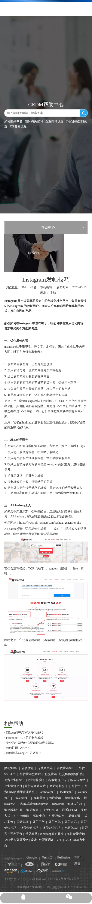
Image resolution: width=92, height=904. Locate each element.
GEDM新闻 (21, 816)
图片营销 (55, 798)
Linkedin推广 (21, 798)
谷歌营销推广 (66, 768)
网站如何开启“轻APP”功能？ (25, 732)
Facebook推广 (47, 792)
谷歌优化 (28, 768)
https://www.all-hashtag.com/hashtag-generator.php (50, 522)
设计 (34, 839)
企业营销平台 (13, 786)
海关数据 (32, 810)
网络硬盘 (58, 804)
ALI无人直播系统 (16, 839)
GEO (67, 839)
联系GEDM (69, 810)
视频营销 (40, 798)
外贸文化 (55, 822)
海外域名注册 (13, 810)
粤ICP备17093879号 (30, 887)
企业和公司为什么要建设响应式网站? (30, 743)
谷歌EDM (11, 768)
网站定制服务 (59, 786)
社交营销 (51, 774)
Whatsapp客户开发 (52, 833)
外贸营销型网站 (30, 774)
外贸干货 (39, 822)
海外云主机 (74, 804)
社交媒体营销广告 (71, 774)
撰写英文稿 (72, 798)
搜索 (84, 113)
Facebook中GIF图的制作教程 (24, 737)
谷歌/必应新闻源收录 (34, 804)
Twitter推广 (66, 792)
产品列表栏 (71, 828)
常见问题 (31, 833)
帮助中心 (39, 816)
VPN (59, 839)
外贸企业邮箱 (13, 780)
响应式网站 (77, 780)
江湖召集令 (56, 816)
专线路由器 (45, 768)
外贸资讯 (71, 822)
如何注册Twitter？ (18, 747)
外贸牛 (76, 786)
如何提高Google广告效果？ (24, 753)
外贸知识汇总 (51, 828)
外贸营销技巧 (29, 828)
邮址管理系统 (35, 780)
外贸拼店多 (46, 839)
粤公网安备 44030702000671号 (67, 887)
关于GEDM (50, 810)
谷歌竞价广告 (56, 780)
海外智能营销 (76, 833)
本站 (53, 292)
